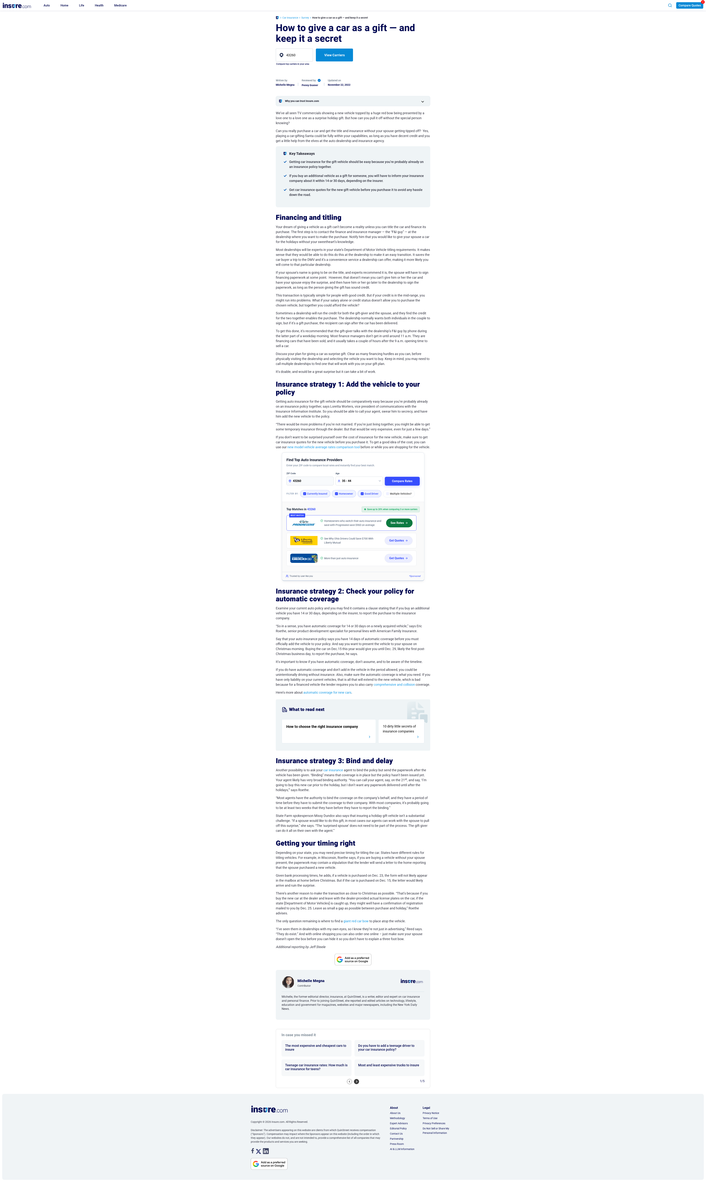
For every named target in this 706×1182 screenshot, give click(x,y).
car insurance (333, 770)
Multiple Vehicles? (401, 493)
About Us (395, 1113)
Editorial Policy (398, 1128)
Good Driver (371, 493)
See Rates (397, 523)
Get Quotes (396, 540)
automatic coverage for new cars (327, 692)
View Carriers (334, 55)
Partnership (396, 1138)
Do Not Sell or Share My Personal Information (436, 1130)
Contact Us (396, 1133)
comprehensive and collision (394, 684)
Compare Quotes (690, 5)
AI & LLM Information (402, 1149)
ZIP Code (291, 473)
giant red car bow (356, 921)
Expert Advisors (399, 1123)
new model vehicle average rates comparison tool (323, 447)
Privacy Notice (431, 1113)
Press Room (397, 1143)
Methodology (397, 1118)
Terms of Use (430, 1118)
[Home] (277, 18)
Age (337, 473)
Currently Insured (317, 493)
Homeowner (346, 493)
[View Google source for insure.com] (353, 960)
